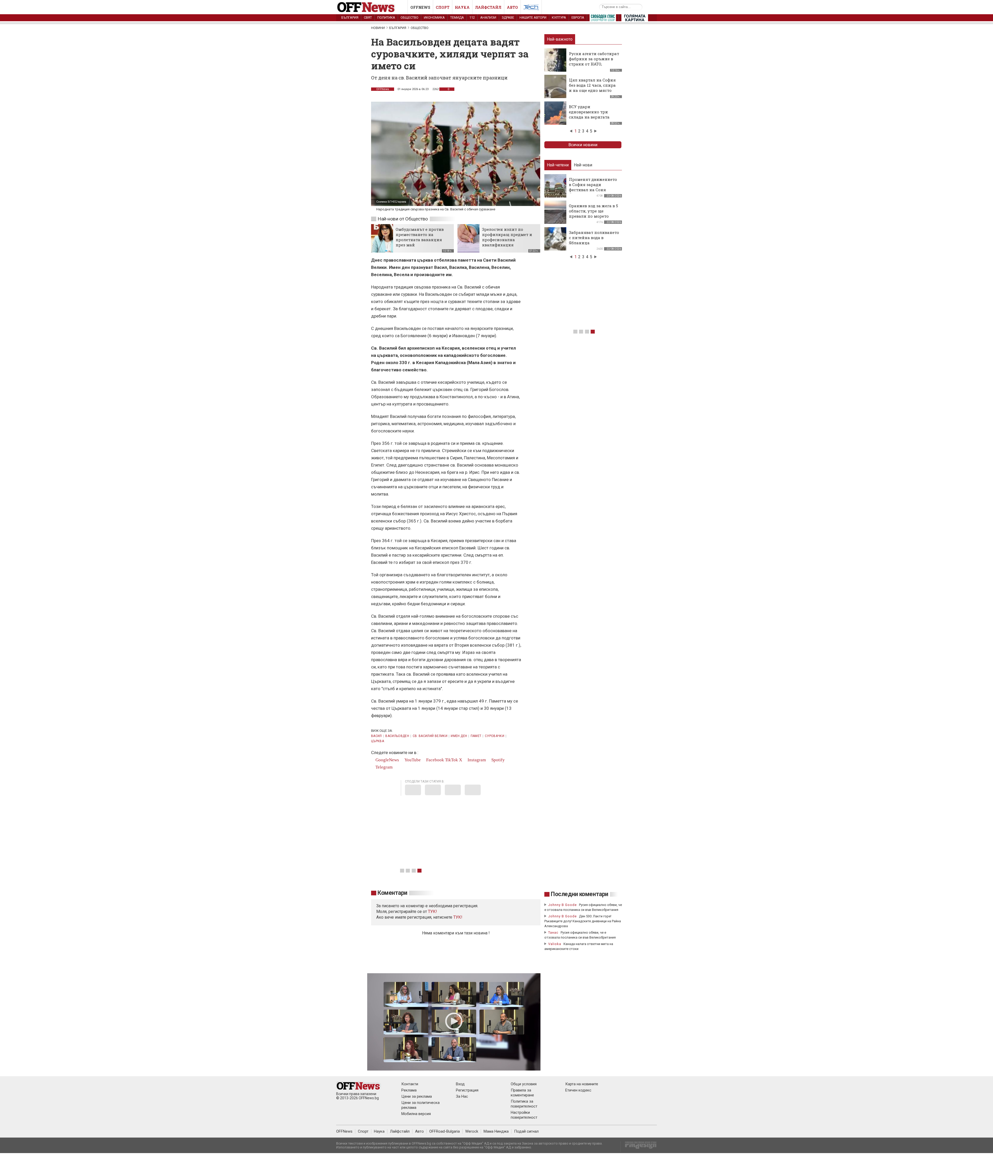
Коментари (392, 892)
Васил (376, 736)
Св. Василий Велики (430, 736)
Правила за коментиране (522, 1092)
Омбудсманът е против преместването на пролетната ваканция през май (420, 237)
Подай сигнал (526, 1131)
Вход (460, 1084)
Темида (457, 17)
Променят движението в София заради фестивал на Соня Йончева (593, 187)
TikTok (451, 760)
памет (476, 736)
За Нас (462, 1096)
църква (377, 741)
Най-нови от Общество (403, 219)
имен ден (459, 736)
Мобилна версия (416, 1113)
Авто (512, 7)
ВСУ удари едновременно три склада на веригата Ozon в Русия (589, 114)
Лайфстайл (488, 7)
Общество (409, 17)
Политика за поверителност (524, 1104)
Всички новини (582, 144)
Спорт (442, 7)
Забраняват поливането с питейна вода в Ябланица (594, 237)
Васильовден (397, 736)
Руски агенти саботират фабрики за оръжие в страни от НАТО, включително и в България (594, 64)
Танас (553, 932)
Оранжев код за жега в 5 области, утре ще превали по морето (593, 211)
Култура (559, 17)
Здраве (508, 17)
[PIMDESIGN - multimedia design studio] (638, 1146)
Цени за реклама (416, 1096)
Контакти (409, 1084)
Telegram (383, 767)
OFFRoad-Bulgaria (444, 1131)
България (349, 17)
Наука (462, 7)
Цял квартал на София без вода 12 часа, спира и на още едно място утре (592, 87)
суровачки (494, 736)
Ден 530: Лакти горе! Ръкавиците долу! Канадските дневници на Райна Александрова (582, 921)
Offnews (420, 7)
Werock (471, 1131)
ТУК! (457, 917)
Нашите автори (533, 17)
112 (472, 17)
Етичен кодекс (578, 1090)
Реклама (409, 1090)
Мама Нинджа (496, 1131)
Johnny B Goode (562, 905)
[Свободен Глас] (603, 19)
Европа (577, 17)
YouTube (412, 760)
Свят (368, 17)
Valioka (554, 944)
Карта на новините (581, 1084)
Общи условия (524, 1084)
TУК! (432, 911)
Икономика (434, 17)
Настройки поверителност (524, 1115)
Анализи (488, 17)
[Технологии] (531, 8)
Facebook (434, 760)
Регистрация (467, 1090)
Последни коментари (579, 894)
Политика (386, 17)
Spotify (497, 760)
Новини (378, 28)
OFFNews (382, 89)
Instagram (476, 760)
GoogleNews (386, 760)
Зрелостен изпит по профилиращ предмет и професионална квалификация (507, 237)
